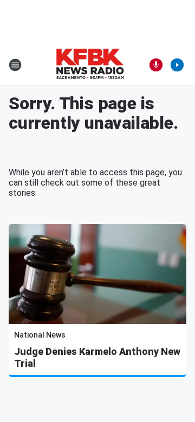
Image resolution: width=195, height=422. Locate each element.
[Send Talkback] (156, 64)
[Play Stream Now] (177, 64)
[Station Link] (90, 65)
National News (40, 335)
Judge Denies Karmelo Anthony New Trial (97, 357)
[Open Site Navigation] (15, 64)
